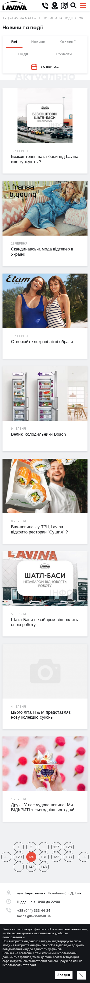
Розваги (64, 54)
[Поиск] (73, 5)
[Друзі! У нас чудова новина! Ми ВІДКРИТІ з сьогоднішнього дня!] (45, 764)
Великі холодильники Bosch (38, 434)
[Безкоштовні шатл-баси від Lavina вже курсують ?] (45, 115)
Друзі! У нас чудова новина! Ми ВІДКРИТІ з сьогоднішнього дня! (42, 807)
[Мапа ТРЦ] (64, 5)
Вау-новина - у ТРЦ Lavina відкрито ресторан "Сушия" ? (39, 529)
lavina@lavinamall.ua (34, 916)
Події (23, 54)
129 (19, 857)
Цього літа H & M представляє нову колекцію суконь (41, 715)
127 (56, 847)
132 (56, 857)
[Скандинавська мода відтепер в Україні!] (45, 208)
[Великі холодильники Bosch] (45, 393)
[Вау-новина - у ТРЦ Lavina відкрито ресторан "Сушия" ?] (45, 486)
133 (69, 857)
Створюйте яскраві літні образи (42, 341)
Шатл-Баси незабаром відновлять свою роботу (44, 622)
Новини (38, 41)
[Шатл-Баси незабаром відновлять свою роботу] (45, 578)
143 (44, 867)
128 (69, 847)
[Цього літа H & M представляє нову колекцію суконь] (45, 671)
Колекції (68, 41)
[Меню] (83, 5)
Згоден (64, 975)
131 (44, 857)
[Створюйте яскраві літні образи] (45, 301)
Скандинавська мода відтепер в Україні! (42, 252)
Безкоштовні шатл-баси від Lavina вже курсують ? (44, 159)
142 (31, 867)
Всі (14, 41)
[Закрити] (81, 975)
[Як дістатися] (54, 5)
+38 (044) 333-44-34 (33, 911)
